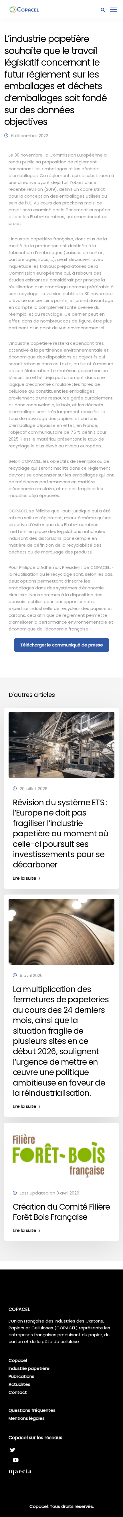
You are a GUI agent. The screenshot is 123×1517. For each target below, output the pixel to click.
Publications (21, 1376)
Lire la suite (24, 878)
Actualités (19, 1384)
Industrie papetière (29, 1368)
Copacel (18, 1360)
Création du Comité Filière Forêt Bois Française (61, 1212)
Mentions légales (27, 1418)
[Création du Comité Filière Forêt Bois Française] (61, 1154)
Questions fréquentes (32, 1410)
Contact (18, 1392)
